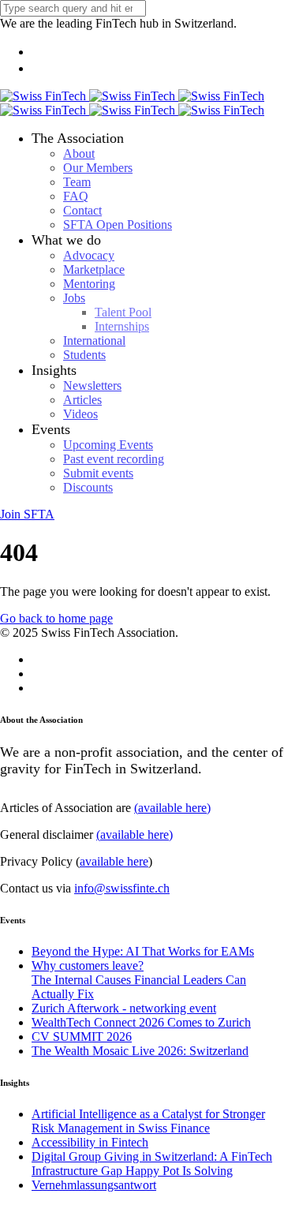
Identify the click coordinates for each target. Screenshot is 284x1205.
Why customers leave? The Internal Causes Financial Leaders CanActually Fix (139, 980)
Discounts (88, 487)
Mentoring (89, 283)
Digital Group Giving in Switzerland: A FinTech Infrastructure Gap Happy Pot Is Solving (152, 1163)
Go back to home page (56, 618)
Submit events (98, 473)
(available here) (172, 807)
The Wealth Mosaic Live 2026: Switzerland (140, 1050)
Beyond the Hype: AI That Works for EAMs (143, 951)
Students (84, 354)
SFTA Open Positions (117, 224)
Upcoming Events (108, 444)
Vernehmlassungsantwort (94, 1185)
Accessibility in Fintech (90, 1142)
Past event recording (113, 459)
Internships (122, 326)
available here (114, 861)
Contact (82, 210)
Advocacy (88, 255)
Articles (82, 399)
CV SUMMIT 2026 (82, 1036)
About (79, 153)
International (94, 340)
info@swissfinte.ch (122, 888)
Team (77, 182)
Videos (80, 414)
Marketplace (94, 269)
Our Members (98, 167)
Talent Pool (123, 312)
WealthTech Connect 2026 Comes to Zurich (141, 1022)
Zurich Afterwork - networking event (124, 1008)
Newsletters (92, 385)
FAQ (75, 196)
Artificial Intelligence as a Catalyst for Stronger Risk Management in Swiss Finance (148, 1121)
